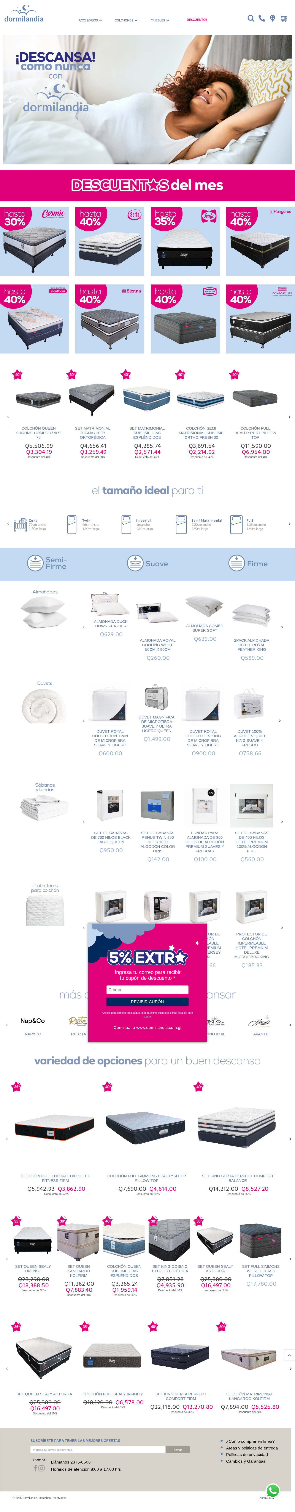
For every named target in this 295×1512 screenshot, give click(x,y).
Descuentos (197, 19)
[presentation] (6, 417)
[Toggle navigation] (250, 18)
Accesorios (89, 20)
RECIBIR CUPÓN (147, 1001)
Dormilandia (29, 1497)
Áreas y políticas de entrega (252, 1448)
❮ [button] (10, 99)
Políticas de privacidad (247, 1454)
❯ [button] (284, 99)
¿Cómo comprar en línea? (250, 1441)
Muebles (158, 20)
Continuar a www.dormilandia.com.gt (147, 1027)
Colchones (124, 20)
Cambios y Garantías (245, 1461)
